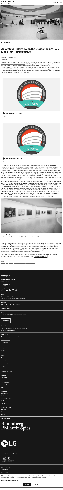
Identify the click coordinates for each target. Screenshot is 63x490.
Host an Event (4, 380)
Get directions (5, 308)
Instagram (4, 353)
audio (7, 263)
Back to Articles (6, 42)
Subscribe (5, 342)
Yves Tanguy (5, 190)
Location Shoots (5, 385)
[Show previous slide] (2, 234)
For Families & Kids (6, 398)
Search (58, 2)
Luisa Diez (5, 59)
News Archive (4, 403)
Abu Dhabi (4, 409)
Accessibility (4, 393)
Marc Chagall (30, 167)
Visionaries (32, 263)
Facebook (3, 350)
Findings (3, 57)
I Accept (27, 484)
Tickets (54, 2)
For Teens (3, 400)
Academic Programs (6, 371)
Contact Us (4, 387)
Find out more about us (7, 330)
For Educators (5, 396)
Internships (4, 368)
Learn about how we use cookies (8, 480)
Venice (3, 414)
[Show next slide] (9, 234)
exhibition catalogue (39, 256)
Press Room (4, 377)
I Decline (36, 484)
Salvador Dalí (55, 188)
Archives (3, 263)
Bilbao (3, 412)
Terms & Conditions (6, 467)
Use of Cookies (5, 472)
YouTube (3, 360)
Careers (3, 366)
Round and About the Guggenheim (22, 263)
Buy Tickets (6, 320)
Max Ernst (26, 62)
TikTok (2, 355)
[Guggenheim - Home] (7, 2)
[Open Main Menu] (61, 2)
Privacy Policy (4, 469)
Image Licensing (5, 382)
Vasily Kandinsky (40, 167)
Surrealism (44, 183)
